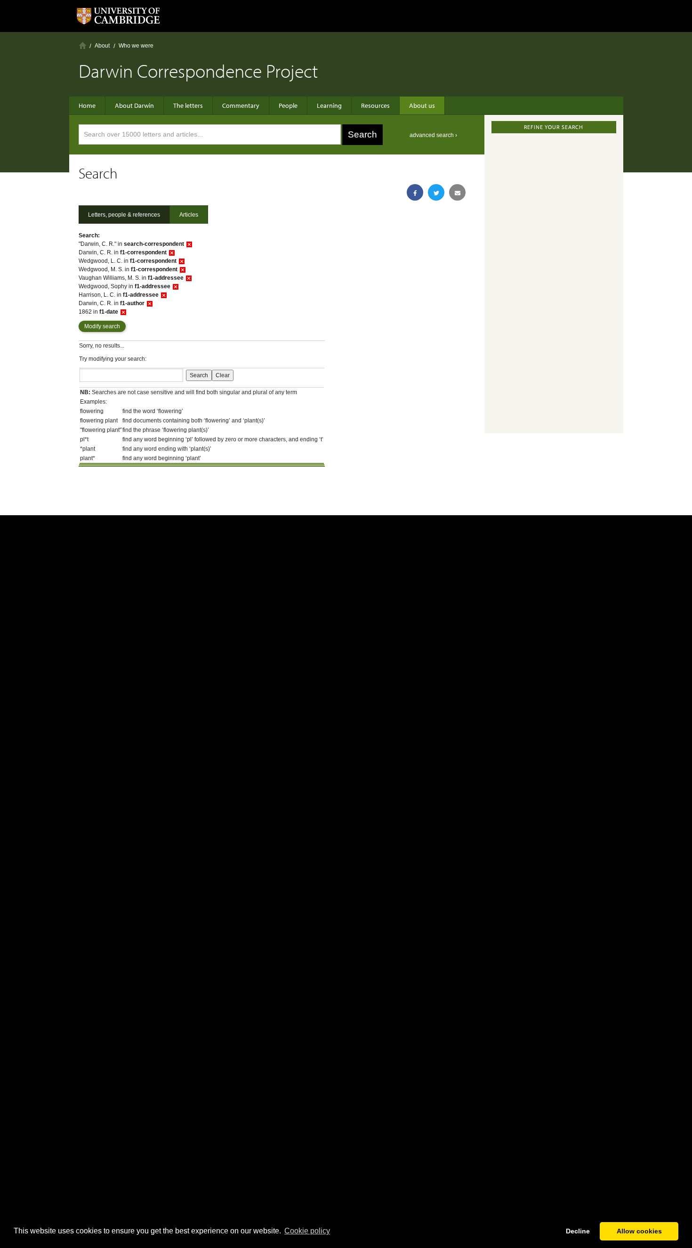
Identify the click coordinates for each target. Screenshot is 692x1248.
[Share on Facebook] (415, 192)
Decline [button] (578, 1231)
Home (83, 45)
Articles (188, 214)
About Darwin (134, 105)
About (102, 45)
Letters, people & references (124, 214)
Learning (329, 105)
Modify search (102, 326)
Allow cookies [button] (639, 1231)
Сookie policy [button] (307, 1231)
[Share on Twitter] (436, 192)
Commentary (240, 105)
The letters (188, 105)
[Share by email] (457, 192)
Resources (375, 105)
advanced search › (433, 135)
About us (422, 105)
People (288, 105)
